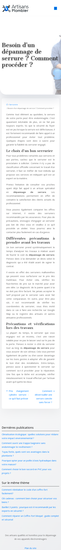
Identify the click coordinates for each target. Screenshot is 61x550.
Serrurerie (13, 104)
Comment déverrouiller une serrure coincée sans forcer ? (43, 396)
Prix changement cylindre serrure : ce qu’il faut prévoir (19, 394)
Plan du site (30, 548)
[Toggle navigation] (55, 8)
